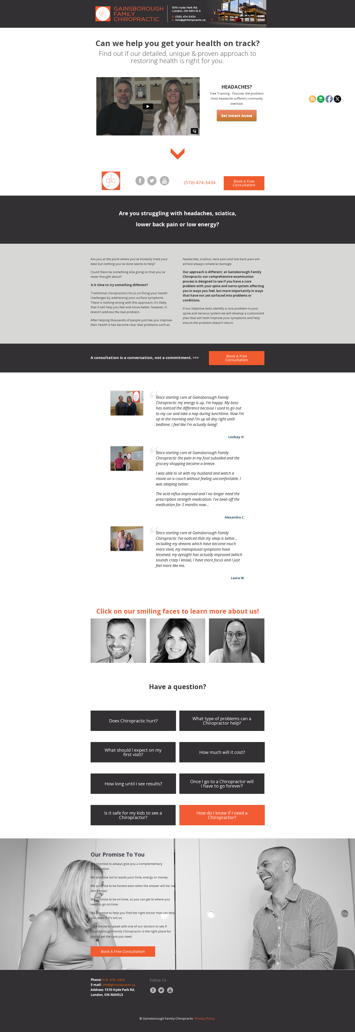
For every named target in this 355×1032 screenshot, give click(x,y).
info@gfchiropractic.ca (118, 985)
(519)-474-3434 (199, 182)
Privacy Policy (205, 1018)
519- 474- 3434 (113, 980)
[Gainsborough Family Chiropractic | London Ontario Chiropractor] (177, 14)
